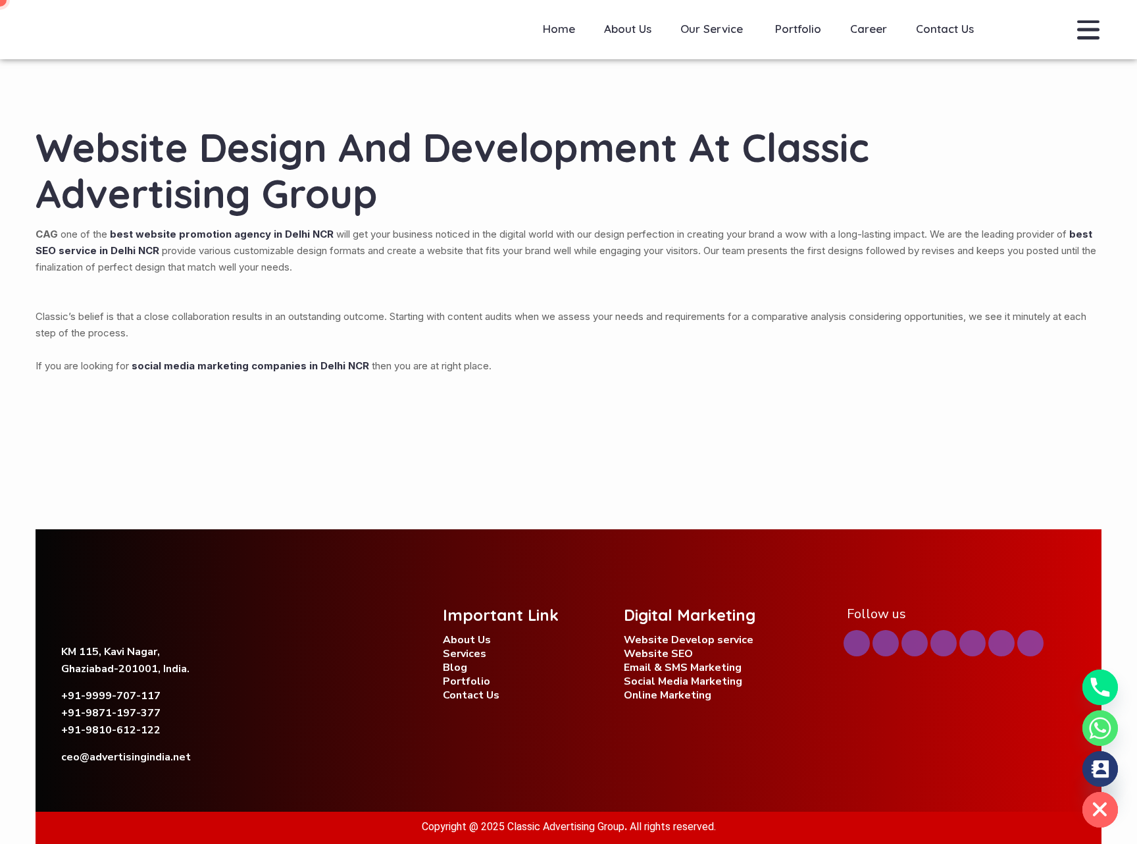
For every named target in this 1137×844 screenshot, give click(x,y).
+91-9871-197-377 (111, 713)
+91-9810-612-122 (111, 730)
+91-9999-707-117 (111, 696)
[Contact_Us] (1100, 769)
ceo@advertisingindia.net (126, 757)
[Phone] (1100, 687)
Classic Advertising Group (565, 826)
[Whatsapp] (1100, 728)
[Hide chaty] (1100, 810)
